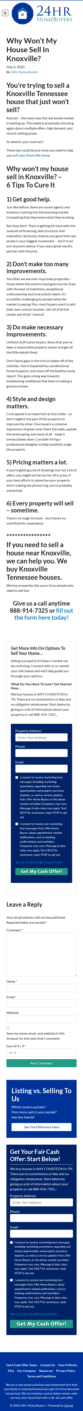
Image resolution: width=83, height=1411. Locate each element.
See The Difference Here (41, 1127)
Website (12, 1012)
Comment (14, 930)
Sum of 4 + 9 (16, 1046)
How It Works (67, 1365)
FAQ (11, 1370)
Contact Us (47, 1365)
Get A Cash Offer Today (21, 1365)
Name (11, 981)
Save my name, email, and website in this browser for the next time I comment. (35, 1035)
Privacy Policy (52, 862)
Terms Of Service (27, 862)
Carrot (68, 1405)
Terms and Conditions (41, 1376)
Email (20, 762)
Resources (46, 1370)
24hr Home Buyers (24, 72)
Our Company (26, 1370)
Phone (20, 746)
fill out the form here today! (43, 614)
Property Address (29, 731)
